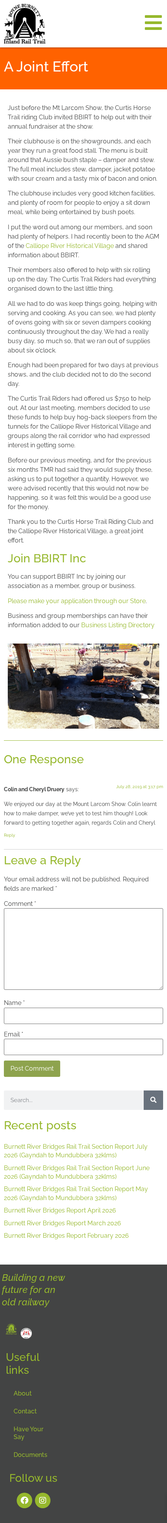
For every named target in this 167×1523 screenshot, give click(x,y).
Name (14, 1003)
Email (13, 1034)
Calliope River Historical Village (70, 245)
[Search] (153, 1100)
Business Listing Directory (118, 625)
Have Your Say (28, 1433)
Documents (30, 1454)
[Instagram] (42, 1500)
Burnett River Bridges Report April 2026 (60, 1210)
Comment (20, 904)
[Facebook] (24, 1500)
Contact (25, 1411)
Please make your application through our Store (77, 601)
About (23, 1393)
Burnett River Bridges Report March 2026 (62, 1223)
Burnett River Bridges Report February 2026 (66, 1235)
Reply (9, 835)
